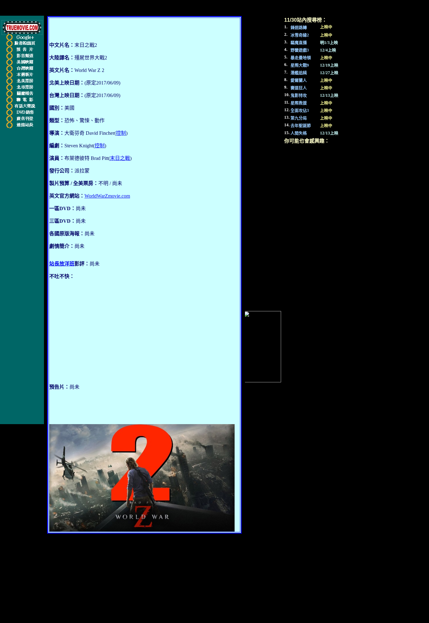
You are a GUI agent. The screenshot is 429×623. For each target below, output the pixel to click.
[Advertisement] (102, 334)
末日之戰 (120, 158)
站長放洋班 (61, 263)
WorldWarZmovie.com (107, 196)
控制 (121, 133)
